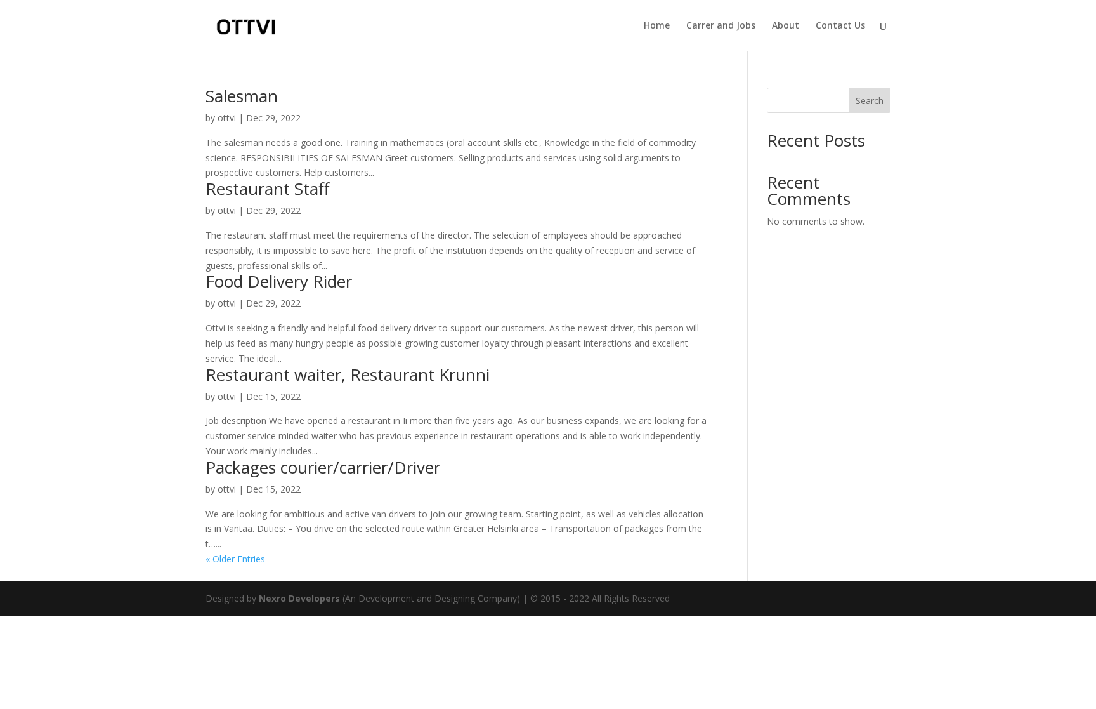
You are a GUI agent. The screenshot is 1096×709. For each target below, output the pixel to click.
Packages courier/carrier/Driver (323, 467)
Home (657, 26)
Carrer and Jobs (720, 26)
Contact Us (840, 26)
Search (870, 101)
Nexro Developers (299, 598)
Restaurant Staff (268, 188)
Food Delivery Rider (279, 281)
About (785, 26)
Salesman (242, 95)
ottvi (227, 118)
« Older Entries (235, 559)
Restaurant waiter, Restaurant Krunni (348, 374)
